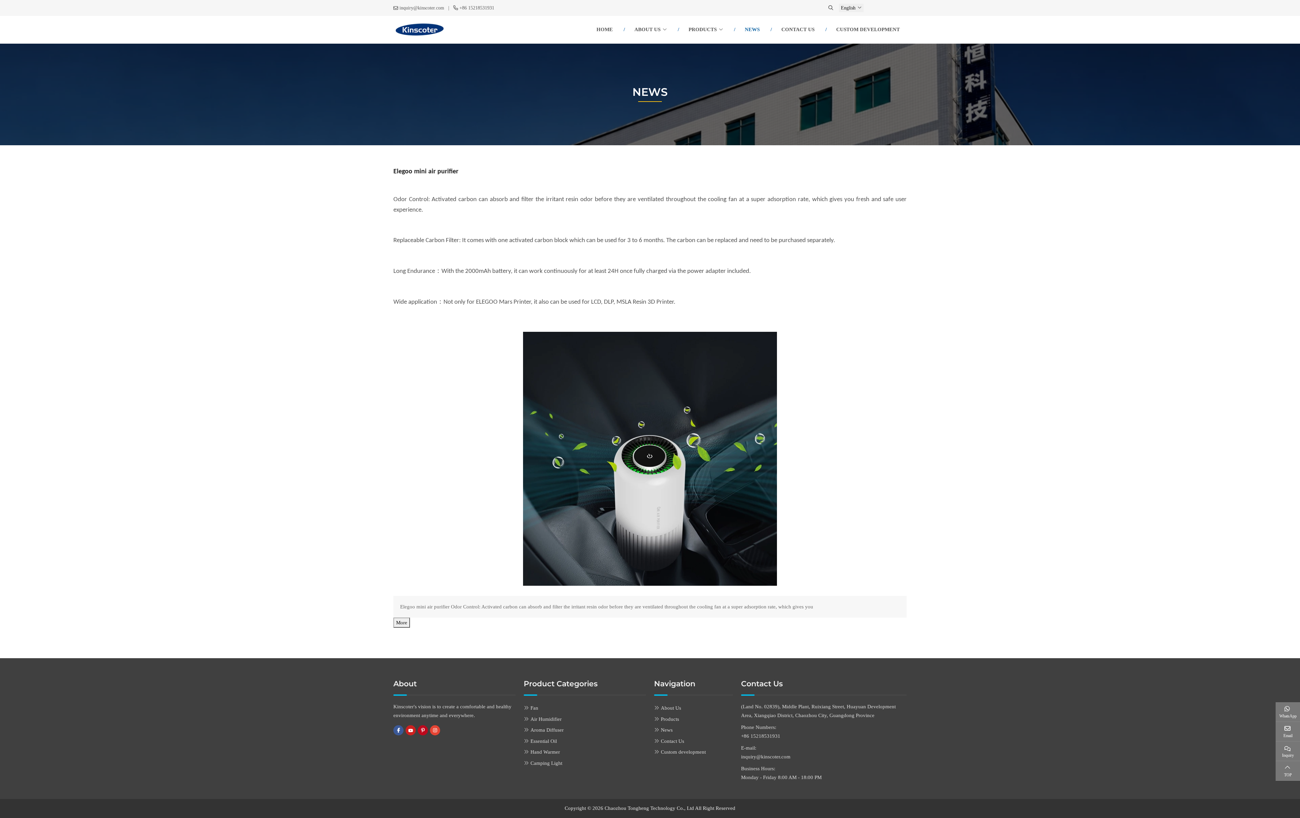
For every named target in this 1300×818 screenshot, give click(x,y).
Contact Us (798, 29)
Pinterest (423, 730)
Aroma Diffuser (547, 730)
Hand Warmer (545, 752)
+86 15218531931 (476, 7)
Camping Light (546, 763)
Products (703, 29)
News (752, 29)
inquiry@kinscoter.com (421, 7)
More (401, 622)
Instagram (435, 730)
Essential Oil (543, 741)
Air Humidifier (546, 719)
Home (605, 29)
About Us (647, 29)
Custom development (868, 29)
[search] (831, 8)
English (848, 7)
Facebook (398, 730)
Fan (534, 708)
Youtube (411, 730)
